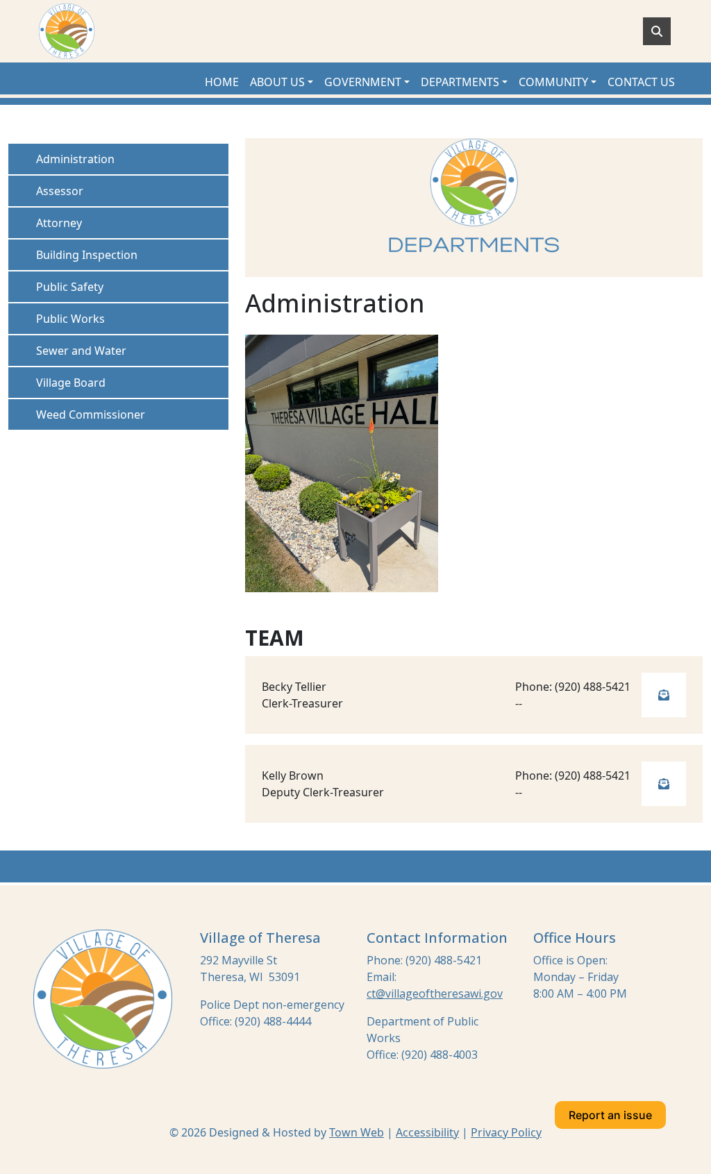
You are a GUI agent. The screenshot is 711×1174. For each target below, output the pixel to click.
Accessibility (427, 1132)
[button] (281, 82)
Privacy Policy (506, 1132)
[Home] (66, 31)
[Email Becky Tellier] (664, 695)
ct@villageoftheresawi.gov (435, 993)
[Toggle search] (657, 31)
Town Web (356, 1132)
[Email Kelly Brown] (664, 784)
